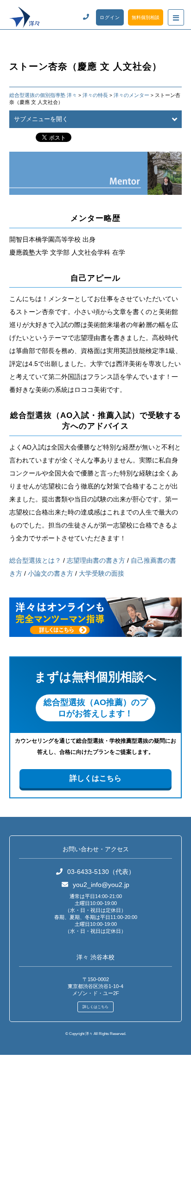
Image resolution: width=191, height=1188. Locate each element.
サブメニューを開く (41, 119)
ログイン (110, 17)
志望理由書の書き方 (96, 560)
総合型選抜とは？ (35, 560)
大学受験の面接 (101, 573)
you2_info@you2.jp (101, 884)
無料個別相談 (145, 17)
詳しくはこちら (95, 778)
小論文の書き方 (50, 573)
